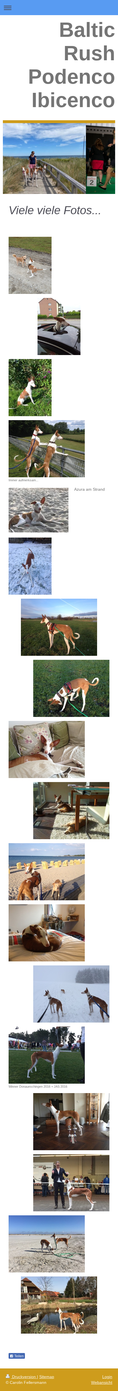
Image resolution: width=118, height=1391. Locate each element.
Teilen (18, 1356)
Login (107, 1376)
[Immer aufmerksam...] (47, 448)
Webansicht (101, 1382)
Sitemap (46, 1376)
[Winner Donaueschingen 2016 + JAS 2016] (47, 1055)
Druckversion (24, 1376)
